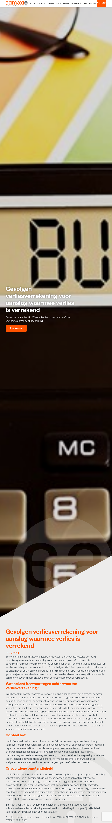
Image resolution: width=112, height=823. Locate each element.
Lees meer (16, 328)
